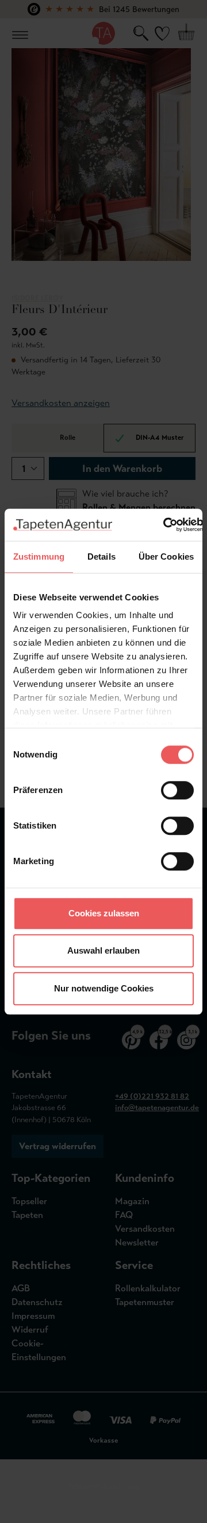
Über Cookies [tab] (166, 556)
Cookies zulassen (103, 913)
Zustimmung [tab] (38, 556)
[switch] (177, 790)
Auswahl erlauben (103, 950)
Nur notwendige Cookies (104, 988)
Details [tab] (101, 556)
